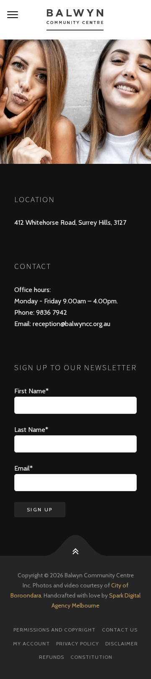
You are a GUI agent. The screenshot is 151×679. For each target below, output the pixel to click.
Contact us (120, 629)
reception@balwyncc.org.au (70, 324)
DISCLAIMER (121, 643)
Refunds (51, 657)
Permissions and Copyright (54, 629)
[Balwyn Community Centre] (75, 19)
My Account (31, 643)
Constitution (91, 657)
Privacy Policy (77, 643)
